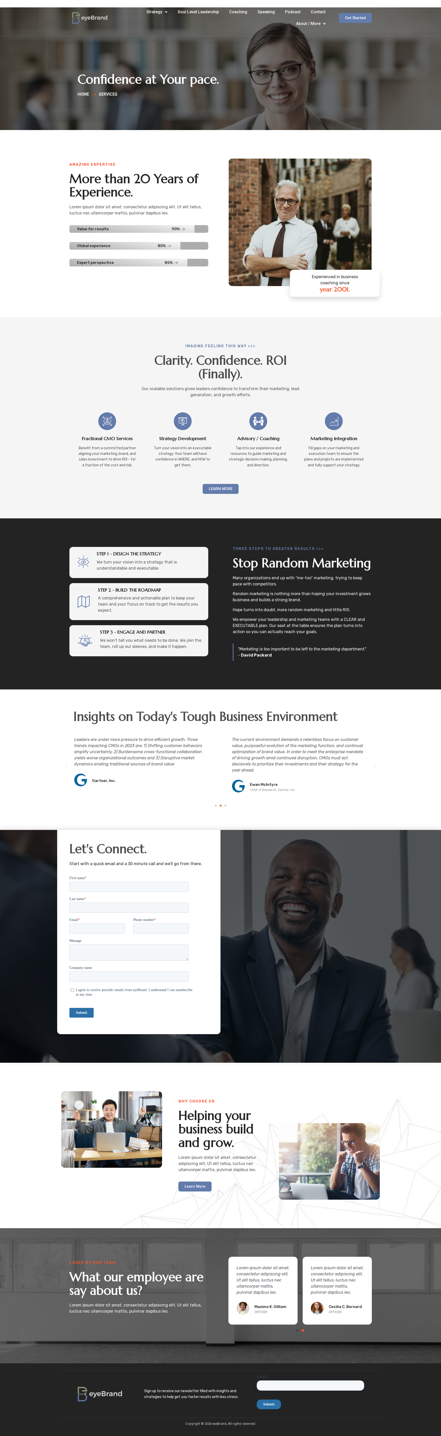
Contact (318, 11)
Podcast (293, 11)
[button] (216, 805)
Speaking (266, 11)
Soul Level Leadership (198, 11)
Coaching (238, 11)
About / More (308, 23)
